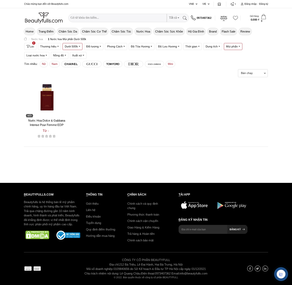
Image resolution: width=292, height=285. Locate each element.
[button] (233, 4)
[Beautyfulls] (25, 39)
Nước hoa (143, 31)
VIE (204, 4)
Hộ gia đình (196, 31)
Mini (170, 63)
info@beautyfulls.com (194, 273)
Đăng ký (263, 4)
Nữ (44, 63)
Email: (175, 273)
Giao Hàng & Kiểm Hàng (143, 227)
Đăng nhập (251, 4)
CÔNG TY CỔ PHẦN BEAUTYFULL (146, 260)
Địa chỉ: (114, 264)
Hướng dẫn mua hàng (100, 235)
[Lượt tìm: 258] (71, 64)
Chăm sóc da (68, 31)
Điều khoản (93, 216)
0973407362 (204, 17)
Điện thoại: (148, 273)
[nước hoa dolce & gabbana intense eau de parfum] (47, 97)
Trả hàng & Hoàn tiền (141, 233)
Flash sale (228, 31)
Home (30, 31)
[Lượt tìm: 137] (154, 64)
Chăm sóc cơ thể (94, 31)
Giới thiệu (92, 203)
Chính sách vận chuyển (142, 221)
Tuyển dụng (93, 223)
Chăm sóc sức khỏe (169, 31)
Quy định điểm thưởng (100, 229)
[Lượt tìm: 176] (92, 64)
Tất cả (173, 17)
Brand (213, 31)
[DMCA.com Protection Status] (37, 235)
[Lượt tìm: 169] (112, 64)
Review (245, 31)
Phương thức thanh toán (143, 214)
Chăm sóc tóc (121, 31)
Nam (55, 63)
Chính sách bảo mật (140, 240)
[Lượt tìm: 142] (133, 64)
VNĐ (191, 4)
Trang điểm (46, 31)
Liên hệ (90, 210)
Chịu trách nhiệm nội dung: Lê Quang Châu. (112, 273)
